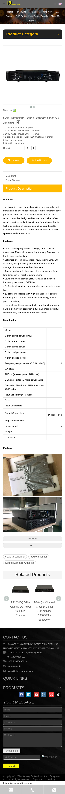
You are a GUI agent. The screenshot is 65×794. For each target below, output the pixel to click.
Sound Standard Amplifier (19, 562)
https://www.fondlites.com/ (17, 783)
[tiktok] (58, 694)
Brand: (9, 180)
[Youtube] (36, 694)
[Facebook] (21, 694)
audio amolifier (38, 556)
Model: (9, 176)
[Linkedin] (28, 694)
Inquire (16, 160)
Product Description (19, 188)
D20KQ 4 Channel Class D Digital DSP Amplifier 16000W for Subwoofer (44, 611)
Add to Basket (39, 160)
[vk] (51, 694)
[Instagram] (43, 694)
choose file (12, 750)
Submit (11, 766)
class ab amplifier (15, 556)
